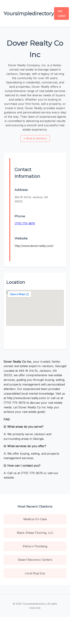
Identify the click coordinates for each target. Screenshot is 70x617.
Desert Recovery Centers (35, 559)
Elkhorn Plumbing (35, 546)
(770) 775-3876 (25, 223)
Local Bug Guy (35, 573)
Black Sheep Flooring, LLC (35, 532)
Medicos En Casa (35, 519)
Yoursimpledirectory (29, 13)
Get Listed (61, 13)
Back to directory (35, 138)
